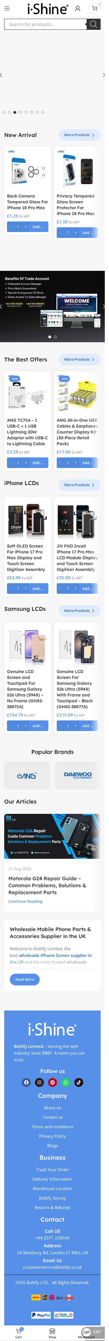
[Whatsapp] (65, 1082)
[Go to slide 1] (3, 112)
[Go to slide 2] (9, 112)
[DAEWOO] (78, 775)
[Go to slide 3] (14, 112)
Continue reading (25, 901)
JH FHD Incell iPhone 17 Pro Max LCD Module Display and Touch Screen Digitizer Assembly (77, 557)
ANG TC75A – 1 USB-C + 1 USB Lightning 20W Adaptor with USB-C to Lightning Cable (27, 432)
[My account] (77, 8)
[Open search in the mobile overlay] (52, 24)
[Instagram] (39, 1082)
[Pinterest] (52, 1082)
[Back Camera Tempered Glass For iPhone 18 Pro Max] (27, 169)
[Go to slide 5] (26, 112)
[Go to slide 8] (42, 112)
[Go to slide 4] (20, 112)
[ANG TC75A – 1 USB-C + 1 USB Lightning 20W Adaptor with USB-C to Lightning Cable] (27, 394)
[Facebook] (26, 1082)
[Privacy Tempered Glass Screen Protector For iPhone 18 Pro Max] (77, 169)
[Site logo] (48, 8)
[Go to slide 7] (37, 112)
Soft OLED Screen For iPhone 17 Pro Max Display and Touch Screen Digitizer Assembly (26, 557)
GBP (92, 1331)
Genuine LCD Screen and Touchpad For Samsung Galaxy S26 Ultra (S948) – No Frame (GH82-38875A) (25, 689)
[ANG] (27, 775)
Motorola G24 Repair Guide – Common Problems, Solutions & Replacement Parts (47, 885)
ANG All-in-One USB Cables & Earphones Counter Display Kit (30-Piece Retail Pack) (77, 432)
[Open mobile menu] (7, 8)
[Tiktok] (78, 1082)
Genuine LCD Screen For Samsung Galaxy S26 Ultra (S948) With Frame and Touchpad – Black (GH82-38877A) (75, 689)
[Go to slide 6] (31, 112)
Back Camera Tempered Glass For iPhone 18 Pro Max (27, 201)
